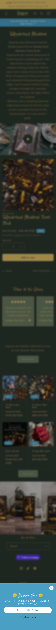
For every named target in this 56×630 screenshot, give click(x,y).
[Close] (51, 588)
